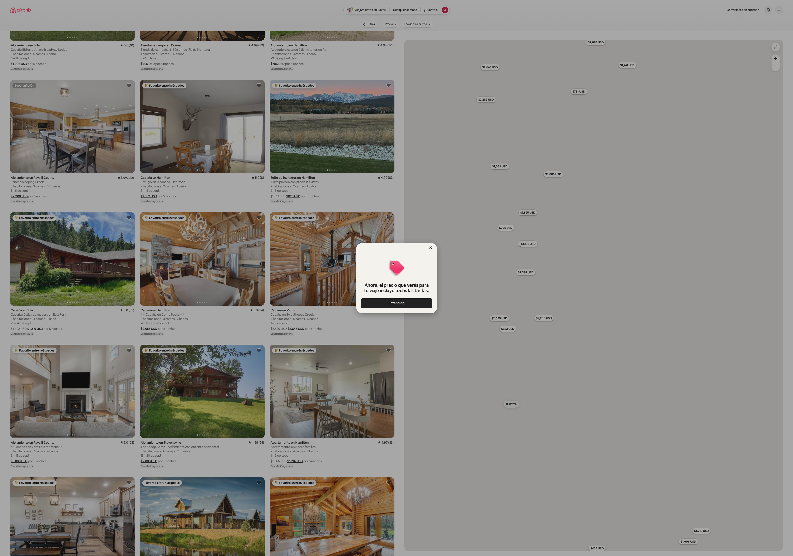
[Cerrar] (430, 247)
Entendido (397, 303)
